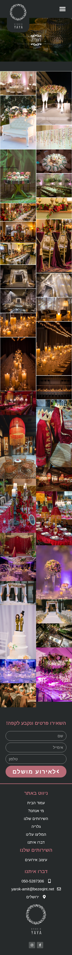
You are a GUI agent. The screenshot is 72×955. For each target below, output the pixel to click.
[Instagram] (32, 945)
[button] (62, 9)
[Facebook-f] (40, 945)
